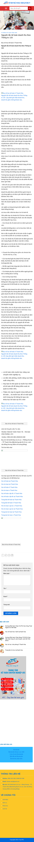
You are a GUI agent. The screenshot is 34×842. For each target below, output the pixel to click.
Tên (5, 588)
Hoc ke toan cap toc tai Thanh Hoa (12, 509)
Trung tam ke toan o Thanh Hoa (11, 515)
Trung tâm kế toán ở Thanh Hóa (11, 502)
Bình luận (6, 573)
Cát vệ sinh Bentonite (16, 754)
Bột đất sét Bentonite (16, 756)
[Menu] (5, 8)
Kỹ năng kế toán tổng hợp (9, 32)
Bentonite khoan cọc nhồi (16, 752)
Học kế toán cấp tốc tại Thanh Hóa (12, 496)
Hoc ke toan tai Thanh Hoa (9, 484)
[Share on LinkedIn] (12, 555)
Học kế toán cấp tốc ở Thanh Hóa (11, 493)
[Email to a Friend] (9, 555)
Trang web (6, 604)
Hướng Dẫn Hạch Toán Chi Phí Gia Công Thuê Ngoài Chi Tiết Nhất (18, 626)
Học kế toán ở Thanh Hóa (9, 487)
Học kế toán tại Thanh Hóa (9, 481)
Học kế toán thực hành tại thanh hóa (15, 631)
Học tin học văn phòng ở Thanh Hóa (15, 644)
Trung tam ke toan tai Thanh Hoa (11, 512)
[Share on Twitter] (5, 555)
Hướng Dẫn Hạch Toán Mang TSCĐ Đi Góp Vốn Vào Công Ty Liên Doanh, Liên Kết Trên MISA (17, 639)
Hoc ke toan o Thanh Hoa (9, 490)
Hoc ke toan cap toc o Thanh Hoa (11, 506)
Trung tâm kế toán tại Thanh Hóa (11, 499)
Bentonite (16, 749)
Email (5, 596)
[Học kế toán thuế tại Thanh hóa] (17, 3)
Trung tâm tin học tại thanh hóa (14, 650)
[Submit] (29, 8)
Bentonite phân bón (16, 758)
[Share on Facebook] (2, 555)
